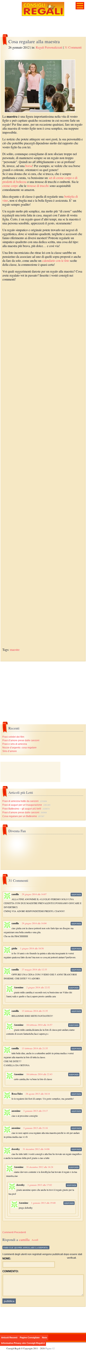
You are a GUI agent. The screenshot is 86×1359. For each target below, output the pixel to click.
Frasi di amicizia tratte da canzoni (20, 801)
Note (44, 1337)
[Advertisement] (42, 466)
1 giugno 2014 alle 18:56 (32, 948)
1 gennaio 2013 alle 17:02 (40, 1184)
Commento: (10, 1271)
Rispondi (76, 894)
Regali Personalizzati (49, 47)
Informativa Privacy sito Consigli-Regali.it (23, 1343)
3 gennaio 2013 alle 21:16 (35, 1127)
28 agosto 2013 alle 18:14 (38, 1093)
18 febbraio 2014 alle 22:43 (39, 1074)
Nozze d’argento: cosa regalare (19, 747)
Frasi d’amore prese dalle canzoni (20, 740)
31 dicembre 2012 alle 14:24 (39, 1166)
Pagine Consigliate (30, 1337)
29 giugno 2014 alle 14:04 (34, 923)
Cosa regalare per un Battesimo (19, 816)
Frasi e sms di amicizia (14, 744)
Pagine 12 (50, 1348)
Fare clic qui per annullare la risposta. (25, 1247)
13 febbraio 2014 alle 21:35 (35, 1010)
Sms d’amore (9, 751)
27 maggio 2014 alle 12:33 (34, 969)
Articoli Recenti (9, 1337)
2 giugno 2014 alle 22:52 (38, 987)
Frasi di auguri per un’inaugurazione (22, 805)
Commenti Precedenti (14, 1232)
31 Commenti (73, 47)
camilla (24, 1239)
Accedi (35, 1239)
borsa (28, 166)
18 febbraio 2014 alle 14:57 (39, 1024)
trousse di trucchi (38, 186)
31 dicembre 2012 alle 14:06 (36, 1149)
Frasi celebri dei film (13, 736)
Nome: (6, 1258)
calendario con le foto (55, 260)
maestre (15, 649)
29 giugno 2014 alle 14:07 (34, 894)
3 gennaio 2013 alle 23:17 (35, 1110)
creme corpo (10, 186)
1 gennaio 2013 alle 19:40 (43, 1202)
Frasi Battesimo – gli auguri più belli (21, 808)
